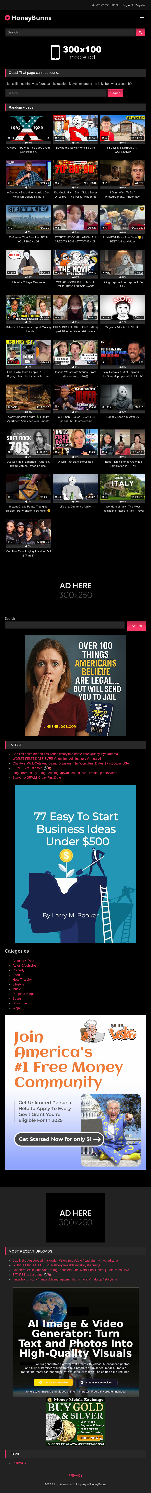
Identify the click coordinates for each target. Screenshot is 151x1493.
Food (16, 975)
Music (17, 989)
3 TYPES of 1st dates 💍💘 (32, 768)
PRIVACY (20, 1463)
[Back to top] (138, 1481)
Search (10, 618)
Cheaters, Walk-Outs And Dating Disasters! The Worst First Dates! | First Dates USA (71, 763)
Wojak (17, 1008)
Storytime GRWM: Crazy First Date (37, 777)
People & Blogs (23, 994)
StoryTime (20, 1003)
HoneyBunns (31, 17)
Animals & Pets (23, 960)
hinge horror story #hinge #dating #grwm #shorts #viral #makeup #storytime (65, 773)
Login (126, 5)
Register (140, 5)
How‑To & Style (23, 979)
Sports (17, 998)
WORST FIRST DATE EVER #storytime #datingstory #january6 (57, 758)
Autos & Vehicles (24, 965)
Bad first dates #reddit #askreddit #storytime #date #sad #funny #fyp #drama (65, 754)
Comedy (18, 970)
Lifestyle (18, 984)
